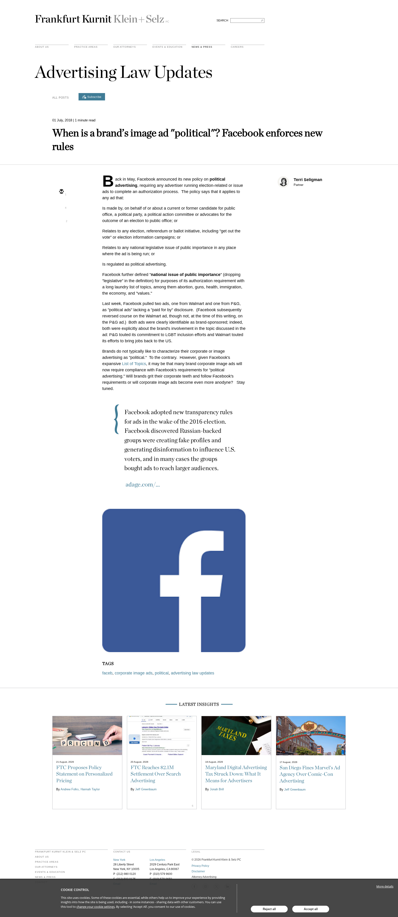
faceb (107, 673)
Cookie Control (75, 890)
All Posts (60, 97)
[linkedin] (61, 218)
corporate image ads (133, 673)
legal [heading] (196, 852)
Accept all (311, 909)
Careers (237, 47)
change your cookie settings (95, 907)
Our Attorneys (124, 47)
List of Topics (134, 363)
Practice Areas (47, 862)
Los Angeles (157, 859)
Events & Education (167, 47)
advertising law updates (192, 673)
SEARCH (222, 20)
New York (119, 859)
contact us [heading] (121, 852)
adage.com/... (143, 484)
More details (384, 886)
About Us (42, 47)
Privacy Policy (200, 865)
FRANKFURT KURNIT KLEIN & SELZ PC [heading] (60, 852)
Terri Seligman (308, 179)
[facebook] (61, 232)
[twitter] (61, 205)
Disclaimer (198, 871)
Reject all (269, 909)
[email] (61, 192)
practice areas (86, 47)
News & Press (202, 47)
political (162, 673)
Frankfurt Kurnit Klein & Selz (102, 17)
